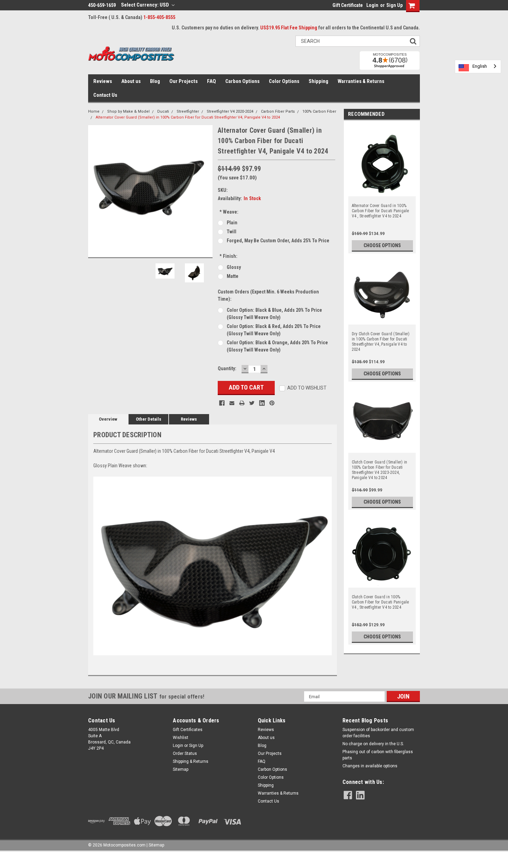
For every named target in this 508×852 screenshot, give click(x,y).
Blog (155, 81)
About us (131, 81)
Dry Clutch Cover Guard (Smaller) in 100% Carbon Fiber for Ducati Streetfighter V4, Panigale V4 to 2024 (381, 341)
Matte (232, 276)
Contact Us (105, 95)
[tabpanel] (381, 188)
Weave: (228, 212)
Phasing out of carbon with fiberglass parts (377, 754)
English (479, 66)
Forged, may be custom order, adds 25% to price (278, 240)
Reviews (102, 81)
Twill (231, 231)
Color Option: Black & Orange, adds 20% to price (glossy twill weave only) (277, 346)
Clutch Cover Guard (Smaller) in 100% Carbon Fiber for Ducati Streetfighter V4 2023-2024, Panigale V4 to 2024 (379, 470)
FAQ (211, 81)
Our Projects (183, 81)
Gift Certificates (188, 729)
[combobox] (478, 66)
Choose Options (382, 245)
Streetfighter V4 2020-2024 (230, 111)
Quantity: (227, 368)
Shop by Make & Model (128, 111)
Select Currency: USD (145, 5)
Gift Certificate (347, 5)
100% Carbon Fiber (319, 111)
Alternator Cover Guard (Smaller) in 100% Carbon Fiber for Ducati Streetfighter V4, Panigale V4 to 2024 (188, 117)
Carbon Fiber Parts (278, 111)
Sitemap (180, 769)
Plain (232, 222)
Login (372, 5)
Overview (108, 419)
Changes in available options (369, 766)
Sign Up (394, 5)
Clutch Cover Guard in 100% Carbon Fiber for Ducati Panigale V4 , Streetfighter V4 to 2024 (380, 602)
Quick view (381, 320)
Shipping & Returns (190, 761)
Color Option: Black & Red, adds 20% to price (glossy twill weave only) (274, 330)
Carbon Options (242, 81)
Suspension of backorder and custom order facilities (378, 732)
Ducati (163, 111)
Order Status (185, 753)
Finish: (228, 256)
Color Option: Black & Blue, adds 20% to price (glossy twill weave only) (274, 313)
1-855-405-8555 (159, 17)
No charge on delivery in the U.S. (373, 743)
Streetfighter (188, 111)
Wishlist (180, 737)
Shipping (318, 81)
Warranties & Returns (361, 81)
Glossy (234, 267)
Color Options (284, 81)
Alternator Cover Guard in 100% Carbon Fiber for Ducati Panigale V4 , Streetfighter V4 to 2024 (380, 210)
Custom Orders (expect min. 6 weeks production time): (268, 295)
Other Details (148, 419)
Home (94, 111)
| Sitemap (155, 845)
